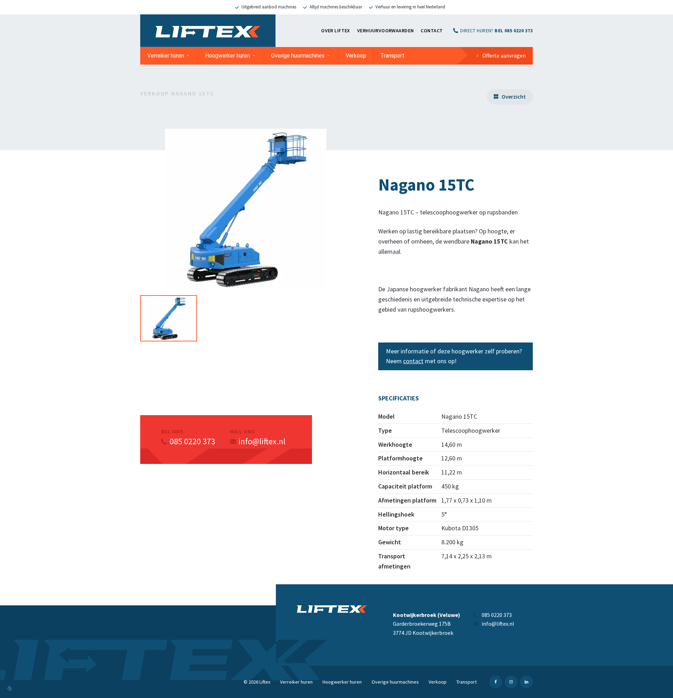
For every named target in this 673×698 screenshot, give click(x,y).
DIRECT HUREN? (496, 30)
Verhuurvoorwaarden (385, 30)
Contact (432, 30)
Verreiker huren (165, 55)
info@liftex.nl (261, 441)
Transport (392, 55)
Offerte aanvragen (504, 55)
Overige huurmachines (298, 55)
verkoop (154, 93)
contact (413, 361)
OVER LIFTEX (335, 30)
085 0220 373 (192, 441)
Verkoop (356, 55)
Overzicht (514, 96)
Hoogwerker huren (227, 55)
